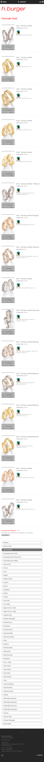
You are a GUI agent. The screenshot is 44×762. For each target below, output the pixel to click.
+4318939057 (9, 748)
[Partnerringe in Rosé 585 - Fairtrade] (8, 225)
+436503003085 (9, 749)
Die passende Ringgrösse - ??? (10, 530)
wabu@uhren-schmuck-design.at (13, 751)
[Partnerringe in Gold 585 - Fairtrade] (8, 35)
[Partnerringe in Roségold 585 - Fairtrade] (8, 478)
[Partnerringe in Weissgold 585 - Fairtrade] (8, 288)
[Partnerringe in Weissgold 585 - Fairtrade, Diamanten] (8, 193)
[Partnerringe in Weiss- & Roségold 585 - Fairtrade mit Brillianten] (8, 256)
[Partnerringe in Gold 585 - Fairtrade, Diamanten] (8, 446)
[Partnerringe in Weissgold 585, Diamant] (8, 383)
